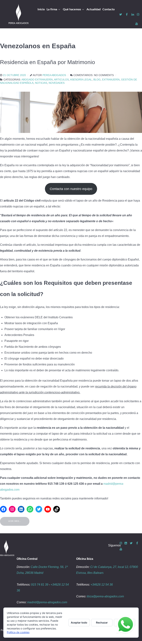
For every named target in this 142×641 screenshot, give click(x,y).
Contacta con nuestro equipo (71, 189)
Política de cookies (18, 632)
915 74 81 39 (39, 584)
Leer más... (14, 521)
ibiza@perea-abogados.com (105, 596)
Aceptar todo (79, 622)
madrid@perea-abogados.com (47, 602)
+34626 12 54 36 (102, 584)
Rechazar (102, 622)
